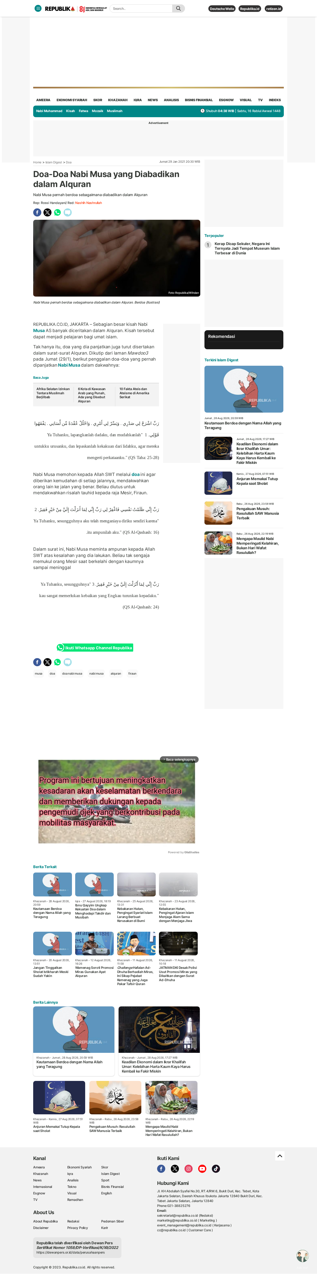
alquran (116, 673)
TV (260, 100)
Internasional (42, 1187)
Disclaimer (41, 1228)
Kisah (70, 111)
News (37, 1180)
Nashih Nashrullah (88, 203)
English (106, 1193)
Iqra (70, 1174)
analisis (171, 100)
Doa (68, 162)
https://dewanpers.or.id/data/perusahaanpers (70, 1252)
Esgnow (39, 1193)
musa (38, 673)
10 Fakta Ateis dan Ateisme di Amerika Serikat (134, 393)
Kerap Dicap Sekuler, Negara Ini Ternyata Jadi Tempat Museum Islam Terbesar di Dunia (247, 248)
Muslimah (114, 111)
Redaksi (73, 1221)
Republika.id (249, 9)
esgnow (226, 100)
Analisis (73, 1180)
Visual (71, 1193)
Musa (39, 330)
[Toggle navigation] (38, 8)
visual (246, 100)
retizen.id (273, 9)
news (153, 100)
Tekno (71, 1187)
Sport (105, 1180)
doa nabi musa (72, 673)
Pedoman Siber (112, 1221)
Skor (104, 1167)
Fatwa (83, 111)
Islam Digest (53, 162)
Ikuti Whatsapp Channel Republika (98, 648)
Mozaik (97, 111)
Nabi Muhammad (49, 111)
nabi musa (96, 673)
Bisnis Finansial (199, 100)
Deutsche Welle (222, 9)
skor (97, 100)
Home (37, 162)
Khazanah (40, 1174)
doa (135, 474)
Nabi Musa (69, 365)
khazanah (117, 100)
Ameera (39, 1167)
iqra (138, 100)
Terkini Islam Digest (221, 360)
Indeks (275, 100)
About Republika (45, 1221)
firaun (132, 673)
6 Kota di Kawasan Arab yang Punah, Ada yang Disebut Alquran (92, 395)
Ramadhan (75, 1200)
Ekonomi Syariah (72, 100)
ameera (43, 100)
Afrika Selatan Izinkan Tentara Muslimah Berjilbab (53, 393)
